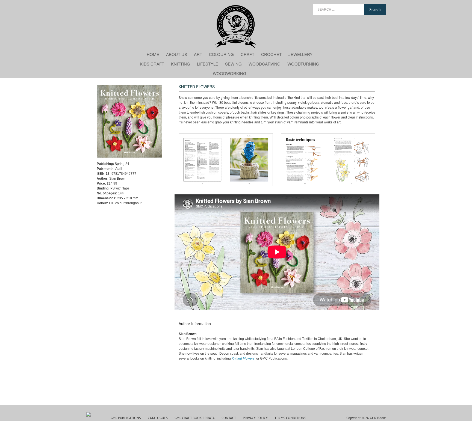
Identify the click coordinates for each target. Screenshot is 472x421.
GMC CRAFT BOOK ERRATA (195, 418)
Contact (229, 418)
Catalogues (158, 418)
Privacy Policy (255, 418)
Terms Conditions (290, 418)
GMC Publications (126, 418)
